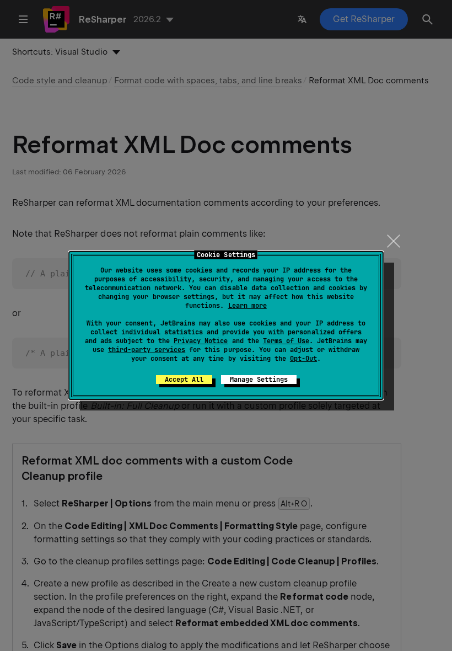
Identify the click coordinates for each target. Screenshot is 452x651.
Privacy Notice (201, 341)
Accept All (184, 379)
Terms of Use (286, 341)
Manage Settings (259, 379)
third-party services (146, 349)
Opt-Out (303, 358)
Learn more (247, 305)
